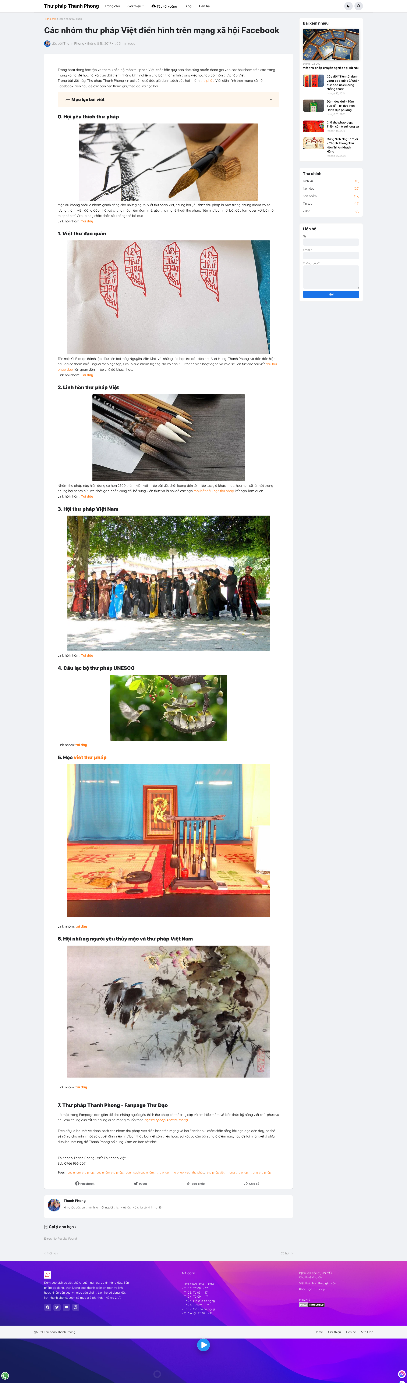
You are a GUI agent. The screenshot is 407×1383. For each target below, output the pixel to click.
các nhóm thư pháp (110, 1172)
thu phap (163, 1172)
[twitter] (57, 1307)
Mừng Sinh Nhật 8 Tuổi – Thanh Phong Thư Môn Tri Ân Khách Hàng (342, 145)
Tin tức (331, 203)
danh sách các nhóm (140, 1172)
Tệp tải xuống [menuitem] (166, 6)
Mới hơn (52, 1253)
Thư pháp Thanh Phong (71, 6)
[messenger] (402, 1374)
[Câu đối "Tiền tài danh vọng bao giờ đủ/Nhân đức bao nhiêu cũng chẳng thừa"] (313, 80)
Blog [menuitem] (188, 6)
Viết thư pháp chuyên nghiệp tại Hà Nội (330, 68)
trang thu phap (237, 1172)
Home (319, 1332)
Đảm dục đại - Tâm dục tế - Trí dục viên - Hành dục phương (342, 106)
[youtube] (66, 1307)
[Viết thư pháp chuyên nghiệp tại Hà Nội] (331, 45)
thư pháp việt (216, 1172)
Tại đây (87, 221)
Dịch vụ (331, 181)
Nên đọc (331, 188)
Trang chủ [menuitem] (112, 6)
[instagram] (75, 1307)
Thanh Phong (75, 1201)
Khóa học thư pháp (312, 1289)
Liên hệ (351, 1332)
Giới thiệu (334, 1332)
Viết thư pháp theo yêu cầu (317, 1283)
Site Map (367, 1332)
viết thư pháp (90, 757)
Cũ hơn (285, 1253)
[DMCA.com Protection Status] (312, 1306)
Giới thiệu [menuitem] (134, 6)
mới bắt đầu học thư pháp (214, 491)
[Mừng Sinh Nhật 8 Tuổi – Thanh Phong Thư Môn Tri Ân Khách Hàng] (313, 143)
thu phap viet (180, 1172)
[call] (5, 1376)
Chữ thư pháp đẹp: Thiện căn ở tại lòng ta (343, 125)
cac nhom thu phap (70, 19)
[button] (348, 6)
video (331, 211)
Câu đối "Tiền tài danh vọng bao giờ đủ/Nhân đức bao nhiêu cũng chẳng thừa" (343, 83)
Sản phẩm (331, 196)
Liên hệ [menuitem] (204, 6)
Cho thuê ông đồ (310, 1277)
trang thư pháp (261, 1172)
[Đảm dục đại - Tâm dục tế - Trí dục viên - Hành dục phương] (313, 105)
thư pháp (208, 80)
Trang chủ (50, 19)
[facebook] (47, 1307)
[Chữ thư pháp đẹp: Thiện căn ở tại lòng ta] (313, 126)
